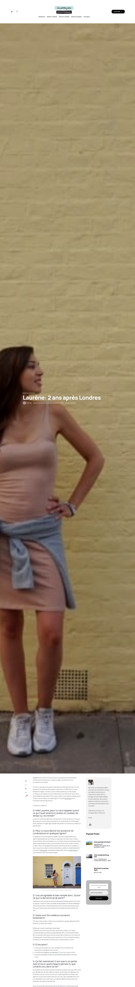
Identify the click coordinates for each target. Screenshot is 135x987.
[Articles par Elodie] (24, 403)
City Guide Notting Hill (101, 856)
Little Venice (73, 850)
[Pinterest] (26, 789)
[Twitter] (26, 785)
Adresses (41, 17)
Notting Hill (43, 850)
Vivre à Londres (64, 17)
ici (67, 787)
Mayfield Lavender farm (101, 869)
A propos (87, 17)
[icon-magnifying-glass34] (17, 11)
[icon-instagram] (12, 11)
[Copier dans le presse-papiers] (26, 792)
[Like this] (25, 796)
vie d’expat (68, 798)
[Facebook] (26, 781)
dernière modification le (48, 403)
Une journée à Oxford (102, 842)
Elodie (30, 403)
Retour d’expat (76, 17)
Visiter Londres (52, 17)
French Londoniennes (29, 393)
